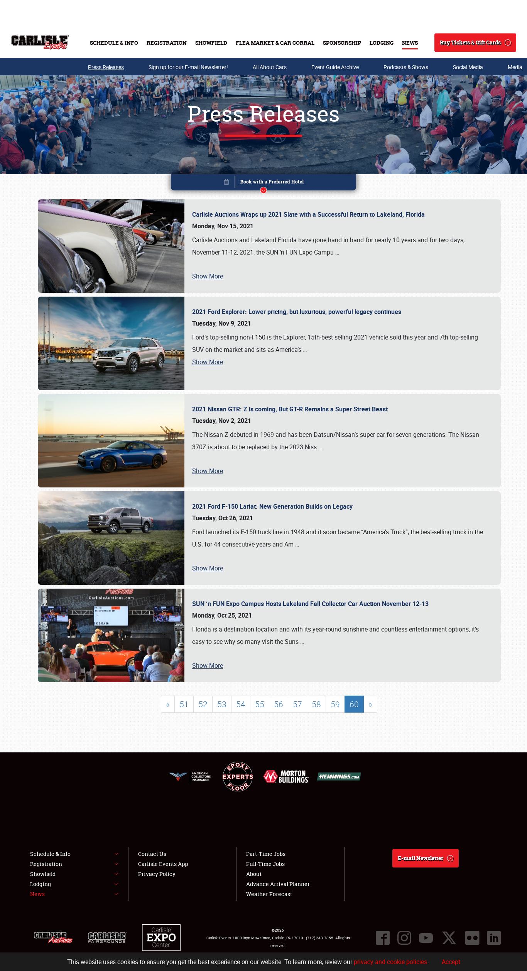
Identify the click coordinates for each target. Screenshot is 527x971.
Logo (40, 42)
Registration (167, 42)
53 (221, 704)
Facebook (383, 938)
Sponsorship (342, 42)
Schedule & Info (114, 42)
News (410, 42)
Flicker (472, 938)
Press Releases (106, 67)
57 (297, 704)
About (254, 874)
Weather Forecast (269, 894)
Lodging (382, 42)
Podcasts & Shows (405, 67)
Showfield (211, 42)
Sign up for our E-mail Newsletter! (188, 67)
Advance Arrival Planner (278, 884)
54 (240, 704)
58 (316, 704)
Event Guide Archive (335, 67)
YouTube (426, 938)
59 (335, 704)
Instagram (404, 938)
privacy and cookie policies (390, 961)
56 (278, 704)
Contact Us (152, 853)
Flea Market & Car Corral (275, 42)
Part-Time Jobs (265, 853)
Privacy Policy (157, 874)
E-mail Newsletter (420, 858)
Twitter (449, 938)
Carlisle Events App (163, 863)
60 (354, 704)
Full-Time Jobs (265, 863)
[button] (263, 183)
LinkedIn (494, 938)
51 (184, 704)
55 (259, 704)
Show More (207, 276)
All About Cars (270, 67)
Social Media (468, 67)
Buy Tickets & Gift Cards (470, 42)
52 (203, 704)
